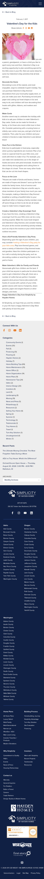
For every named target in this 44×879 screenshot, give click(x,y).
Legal (18, 873)
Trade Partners (8, 795)
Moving (9, 398)
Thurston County (9, 687)
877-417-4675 (22, 503)
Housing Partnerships (11, 768)
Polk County (28, 591)
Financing (10, 351)
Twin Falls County (9, 576)
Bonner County (8, 538)
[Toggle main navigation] (40, 3)
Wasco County (29, 604)
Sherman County (30, 594)
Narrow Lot (7, 728)
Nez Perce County (9, 566)
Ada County (7, 529)
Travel (8, 429)
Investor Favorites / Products (10, 739)
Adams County (8, 621)
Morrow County (29, 585)
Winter (8, 438)
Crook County (29, 544)
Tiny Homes (10, 426)
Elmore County (8, 548)
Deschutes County (30, 551)
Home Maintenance (14, 367)
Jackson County (29, 560)
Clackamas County (30, 532)
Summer (9, 417)
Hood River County (31, 557)
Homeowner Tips (13, 379)
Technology (10, 420)
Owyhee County (9, 569)
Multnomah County (30, 588)
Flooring (9, 355)
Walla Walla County (9, 693)
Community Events (13, 342)
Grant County (8, 652)
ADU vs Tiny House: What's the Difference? (19, 458)
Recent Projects (29, 758)
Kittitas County (8, 655)
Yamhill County (29, 610)
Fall (7, 348)
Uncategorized (12, 435)
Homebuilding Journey (32, 716)
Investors (9, 389)
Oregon (27, 525)
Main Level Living (9, 735)
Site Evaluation (29, 725)
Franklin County (8, 646)
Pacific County (8, 671)
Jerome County (8, 554)
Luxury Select (8, 719)
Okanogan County (9, 668)
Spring (8, 414)
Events (8, 345)
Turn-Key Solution (13, 432)
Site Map (26, 873)
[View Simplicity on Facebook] (23, 28)
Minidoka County (9, 563)
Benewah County (9, 532)
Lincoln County (29, 576)
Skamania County (9, 677)
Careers (6, 792)
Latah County (8, 560)
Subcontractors (9, 873)
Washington (8, 617)
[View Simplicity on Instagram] (26, 28)
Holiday (9, 361)
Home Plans (10, 376)
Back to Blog (10, 12)
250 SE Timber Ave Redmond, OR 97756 (22, 506)
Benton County (29, 529)
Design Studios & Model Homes (14, 799)
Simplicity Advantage (31, 719)
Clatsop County (29, 535)
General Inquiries (9, 783)
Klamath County (29, 569)
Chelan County (8, 630)
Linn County (28, 579)
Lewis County (8, 662)
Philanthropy (11, 404)
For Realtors (7, 786)
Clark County (7, 634)
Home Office (11, 370)
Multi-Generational (9, 725)
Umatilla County (29, 601)
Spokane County (9, 681)
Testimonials (11, 423)
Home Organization (13, 373)
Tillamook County (30, 598)
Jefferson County (30, 563)
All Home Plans (8, 716)
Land (8, 392)
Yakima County (8, 699)
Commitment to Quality (11, 755)
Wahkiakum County (10, 690)
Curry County (29, 548)
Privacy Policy (35, 873)
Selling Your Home (13, 411)
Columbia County (30, 538)
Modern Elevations (9, 743)
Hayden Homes (12, 358)
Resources (10, 407)
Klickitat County (8, 659)
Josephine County (30, 566)
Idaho (8, 383)
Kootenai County (9, 557)
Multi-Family (7, 722)
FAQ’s (5, 758)
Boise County (8, 535)
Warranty (6, 780)
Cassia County (8, 544)
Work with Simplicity (31, 755)
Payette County (8, 573)
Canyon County (8, 541)
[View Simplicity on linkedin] (32, 28)
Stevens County (8, 684)
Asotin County (8, 624)
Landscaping (11, 395)
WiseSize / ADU (8, 731)
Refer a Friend (8, 789)
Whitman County (9, 696)
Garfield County (8, 649)
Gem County (7, 551)
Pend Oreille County (10, 674)
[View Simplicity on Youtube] (29, 28)
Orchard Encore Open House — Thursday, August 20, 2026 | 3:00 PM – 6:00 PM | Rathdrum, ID (19, 466)
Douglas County (29, 554)
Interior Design (12, 386)
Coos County (28, 541)
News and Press (12, 401)
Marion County (29, 582)
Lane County (28, 573)
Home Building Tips (14, 364)
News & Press (8, 765)
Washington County (10, 579)
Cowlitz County (8, 640)
